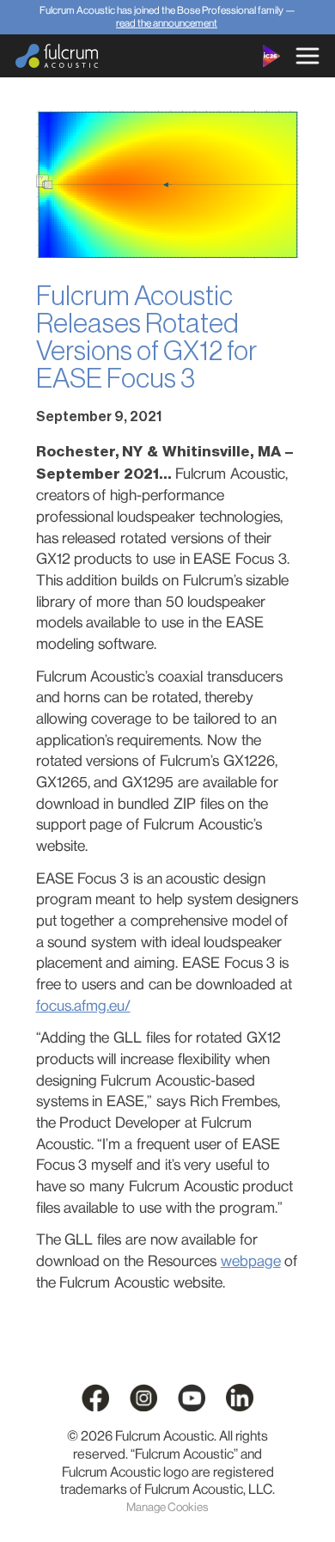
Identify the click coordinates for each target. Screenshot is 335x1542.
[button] (307, 56)
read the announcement (166, 23)
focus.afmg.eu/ (83, 1005)
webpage (251, 1261)
